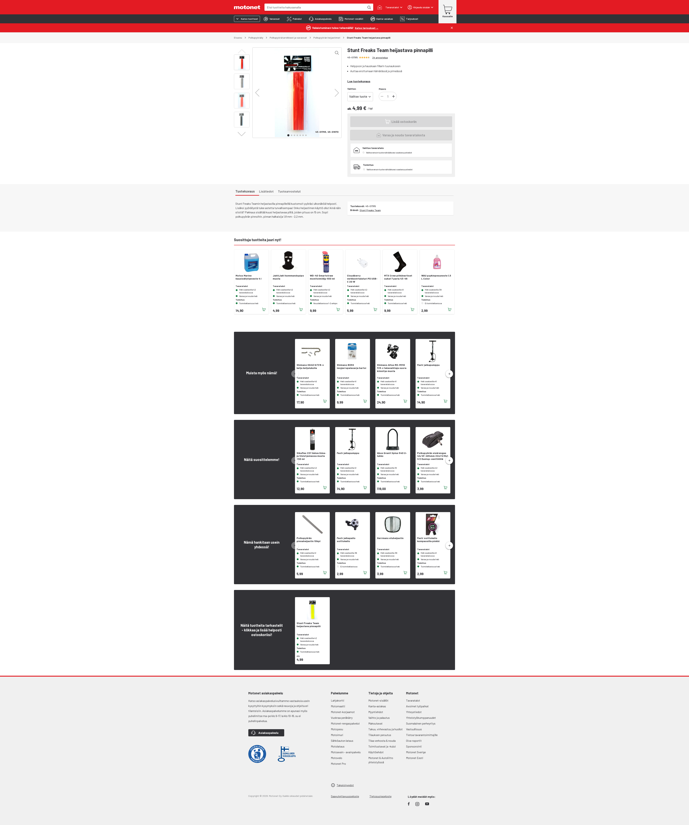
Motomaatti (338, 706)
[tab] (271, 19)
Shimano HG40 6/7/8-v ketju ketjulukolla (310, 366)
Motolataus (337, 746)
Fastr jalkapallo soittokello (346, 540)
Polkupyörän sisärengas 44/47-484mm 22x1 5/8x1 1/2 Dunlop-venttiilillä (432, 456)
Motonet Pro (338, 763)
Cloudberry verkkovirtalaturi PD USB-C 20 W (362, 278)
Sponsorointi (414, 746)
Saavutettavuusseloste (345, 796)
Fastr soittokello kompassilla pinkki (428, 540)
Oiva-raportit (414, 740)
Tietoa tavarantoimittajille (422, 735)
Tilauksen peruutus (379, 735)
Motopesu (337, 729)
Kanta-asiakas (377, 706)
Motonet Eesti (414, 758)
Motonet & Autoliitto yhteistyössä (380, 760)
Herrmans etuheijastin (390, 538)
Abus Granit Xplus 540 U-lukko (392, 455)
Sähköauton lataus (342, 740)
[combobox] (315, 7)
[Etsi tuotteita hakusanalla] (368, 7)
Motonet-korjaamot (343, 712)
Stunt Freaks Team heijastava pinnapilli (309, 625)
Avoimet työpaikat (417, 706)
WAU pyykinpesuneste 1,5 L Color (436, 277)
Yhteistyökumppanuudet (421, 717)
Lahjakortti (337, 700)
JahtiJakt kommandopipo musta (288, 277)
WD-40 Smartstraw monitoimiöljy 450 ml (322, 277)
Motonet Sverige (416, 752)
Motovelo (336, 758)
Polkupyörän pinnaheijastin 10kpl (308, 540)
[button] (257, 93)
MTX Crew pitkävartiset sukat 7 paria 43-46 (398, 277)
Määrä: (382, 88)
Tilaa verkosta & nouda (382, 740)
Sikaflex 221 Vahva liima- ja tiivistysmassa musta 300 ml (311, 456)
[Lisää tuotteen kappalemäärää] (393, 96)
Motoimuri (337, 735)
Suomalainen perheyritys (420, 723)
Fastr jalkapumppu (428, 365)
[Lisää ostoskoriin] (264, 309)
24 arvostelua (380, 57)
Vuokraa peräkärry (342, 717)
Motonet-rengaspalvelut (345, 723)
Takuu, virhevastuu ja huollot (385, 729)
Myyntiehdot (375, 712)
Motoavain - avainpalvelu (346, 752)
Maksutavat (375, 723)
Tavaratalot (413, 700)
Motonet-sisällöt (378, 700)
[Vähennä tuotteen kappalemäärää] (382, 96)
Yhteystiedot (414, 712)
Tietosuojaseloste (380, 796)
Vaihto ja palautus (379, 717)
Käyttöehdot (376, 752)
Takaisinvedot (345, 785)
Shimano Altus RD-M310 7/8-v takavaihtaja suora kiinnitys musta (391, 368)
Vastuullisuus (414, 729)
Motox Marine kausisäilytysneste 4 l (248, 277)
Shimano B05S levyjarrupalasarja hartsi (351, 366)
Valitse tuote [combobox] (358, 96)
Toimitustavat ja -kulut (382, 746)
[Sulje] (451, 28)
